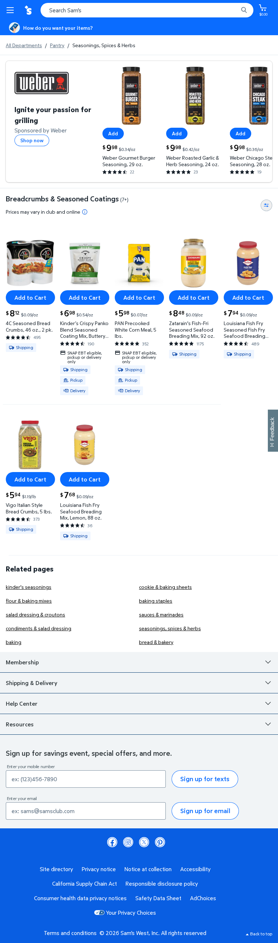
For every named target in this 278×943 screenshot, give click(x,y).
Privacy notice (99, 869)
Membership (22, 662)
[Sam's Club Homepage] (29, 10)
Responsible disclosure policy (162, 883)
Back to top (261, 934)
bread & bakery (156, 642)
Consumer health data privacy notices (80, 898)
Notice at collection (148, 869)
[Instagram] (128, 842)
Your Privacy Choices (131, 913)
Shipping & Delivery (31, 683)
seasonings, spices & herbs (170, 628)
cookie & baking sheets (165, 586)
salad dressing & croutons (35, 614)
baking (13, 642)
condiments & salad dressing (38, 628)
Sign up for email (205, 810)
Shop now (31, 140)
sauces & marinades (161, 614)
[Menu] (11, 10)
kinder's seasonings (28, 586)
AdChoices (203, 898)
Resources (20, 724)
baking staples (155, 600)
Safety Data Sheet (158, 898)
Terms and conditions (70, 933)
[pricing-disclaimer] (85, 212)
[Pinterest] (160, 842)
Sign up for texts (204, 778)
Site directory (56, 869)
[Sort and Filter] (266, 205)
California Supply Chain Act (84, 883)
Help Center (22, 704)
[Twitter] (144, 842)
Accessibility (195, 869)
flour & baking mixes (29, 600)
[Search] (244, 10)
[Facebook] (112, 842)
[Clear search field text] (234, 10)
